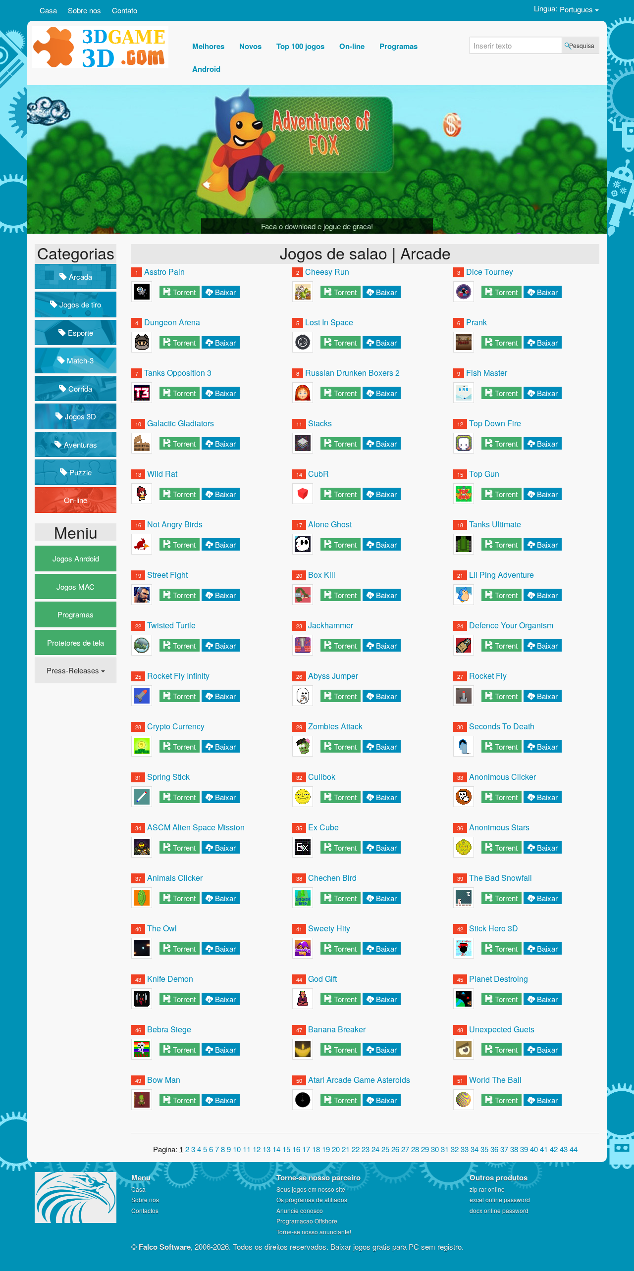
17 (306, 1149)
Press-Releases (74, 670)
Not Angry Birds (175, 524)
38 (514, 1149)
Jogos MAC (75, 586)
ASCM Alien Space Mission (196, 827)
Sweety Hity (329, 928)
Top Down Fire (495, 423)
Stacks (320, 423)
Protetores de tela (75, 642)
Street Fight (167, 574)
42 (554, 1149)
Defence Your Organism (511, 625)
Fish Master (486, 372)
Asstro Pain (164, 271)
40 (534, 1149)
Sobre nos (84, 10)
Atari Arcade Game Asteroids (359, 1079)
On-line (75, 500)
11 (247, 1149)
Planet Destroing (498, 978)
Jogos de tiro (79, 304)
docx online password (499, 1210)
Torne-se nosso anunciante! (313, 1231)
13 (266, 1149)
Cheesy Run (327, 271)
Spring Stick (168, 776)
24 (375, 1149)
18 (316, 1149)
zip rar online (487, 1189)
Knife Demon (170, 978)
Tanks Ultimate (495, 524)
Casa (48, 10)
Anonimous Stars (499, 827)
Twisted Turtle (171, 625)
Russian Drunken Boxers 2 (352, 372)
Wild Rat (162, 473)
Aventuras (79, 444)
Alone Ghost (330, 524)
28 (415, 1149)
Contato (124, 10)
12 (257, 1149)
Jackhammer (330, 625)
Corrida (79, 388)
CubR (318, 473)
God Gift (322, 978)
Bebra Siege (169, 1029)
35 (484, 1149)
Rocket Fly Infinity (178, 675)
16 (296, 1149)
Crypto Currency (176, 726)
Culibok (321, 776)
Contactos (144, 1210)
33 (465, 1149)
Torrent (184, 292)
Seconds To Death (501, 726)
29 (425, 1149)
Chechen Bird (332, 877)
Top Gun (484, 473)
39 (524, 1149)
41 (544, 1149)
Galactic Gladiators (180, 423)
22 (356, 1149)
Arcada (79, 276)
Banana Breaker (337, 1029)
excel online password (500, 1199)
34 (474, 1149)
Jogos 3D (79, 416)
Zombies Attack (335, 726)
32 (455, 1149)
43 (564, 1149)
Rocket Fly (488, 675)
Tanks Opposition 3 (177, 372)
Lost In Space (329, 322)
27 (405, 1149)
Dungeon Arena (172, 322)
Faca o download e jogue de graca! (317, 226)
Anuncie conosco (299, 1210)
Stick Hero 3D (493, 928)
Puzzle (79, 472)
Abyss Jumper (333, 675)
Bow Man (163, 1079)
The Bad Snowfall (500, 877)
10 (237, 1149)
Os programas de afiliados (311, 1199)
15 (286, 1149)
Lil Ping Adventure (501, 574)
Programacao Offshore (306, 1221)
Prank (476, 322)
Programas (75, 614)
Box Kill (321, 574)
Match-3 (79, 360)
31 (445, 1149)
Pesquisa (581, 45)
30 (435, 1149)
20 (336, 1149)
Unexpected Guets (501, 1029)
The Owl (162, 928)
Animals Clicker (175, 877)
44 (574, 1149)
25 (385, 1149)
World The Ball (495, 1079)
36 (494, 1149)
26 (395, 1149)
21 (346, 1149)
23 (366, 1149)
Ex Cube (323, 827)
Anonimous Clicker (502, 776)
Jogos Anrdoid (76, 558)
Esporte (79, 332)
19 (326, 1149)
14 (276, 1149)
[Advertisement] (74, 842)
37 (504, 1149)
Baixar (225, 292)
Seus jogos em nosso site (310, 1189)
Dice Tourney (489, 271)
